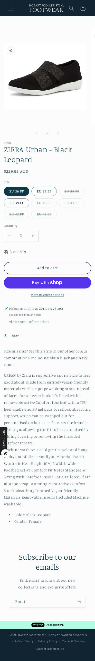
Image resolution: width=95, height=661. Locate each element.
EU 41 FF (74, 203)
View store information (29, 322)
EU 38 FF (74, 192)
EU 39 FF (16, 203)
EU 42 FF (19, 215)
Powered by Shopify (73, 635)
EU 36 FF (16, 191)
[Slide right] (58, 133)
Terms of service (73, 641)
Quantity (10, 226)
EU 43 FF (47, 215)
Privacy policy (47, 641)
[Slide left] (36, 133)
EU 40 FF (47, 203)
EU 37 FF (44, 191)
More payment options (47, 295)
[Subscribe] (79, 602)
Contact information (50, 648)
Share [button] (14, 336)
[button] (10, 8)
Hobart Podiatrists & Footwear (39, 635)
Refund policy (24, 641)
